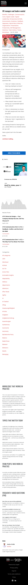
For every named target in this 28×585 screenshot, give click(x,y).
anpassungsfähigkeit (8, 308)
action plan (5, 272)
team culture (13, 30)
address (4, 282)
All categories (6, 255)
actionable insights (8, 275)
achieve (4, 265)
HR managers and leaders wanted (13, 11)
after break (5, 291)
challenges (11, 14)
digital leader (10, 17)
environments (6, 21)
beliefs (4, 351)
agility (4, 295)
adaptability (6, 278)
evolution (14, 21)
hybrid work (13, 23)
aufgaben (5, 315)
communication (19, 14)
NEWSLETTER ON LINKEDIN (14, 153)
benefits (4, 14)
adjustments (6, 285)
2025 (3, 259)
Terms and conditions (14, 574)
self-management (15, 28)
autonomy (5, 331)
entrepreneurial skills (16, 19)
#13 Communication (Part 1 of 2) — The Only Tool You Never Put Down (13, 241)
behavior (5, 344)
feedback (20, 21)
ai (2, 298)
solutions (5, 30)
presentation (14, 25)
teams (19, 30)
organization (6, 25)
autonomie (5, 328)
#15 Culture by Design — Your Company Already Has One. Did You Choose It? (13, 219)
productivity (6, 28)
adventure (5, 288)
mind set (19, 23)
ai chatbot (5, 301)
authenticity (6, 324)
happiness (5, 23)
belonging (5, 354)
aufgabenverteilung (8, 318)
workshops (5, 32)
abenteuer (5, 262)
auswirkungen (6, 321)
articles (4, 311)
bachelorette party (7, 334)
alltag (4, 305)
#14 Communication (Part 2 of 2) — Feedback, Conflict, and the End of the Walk (13, 229)
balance (4, 338)
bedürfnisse (5, 341)
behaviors (5, 348)
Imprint (14, 571)
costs (4, 17)
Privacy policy (14, 568)
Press (14, 577)
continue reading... (8, 139)
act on (4, 268)
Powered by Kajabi (14, 564)
